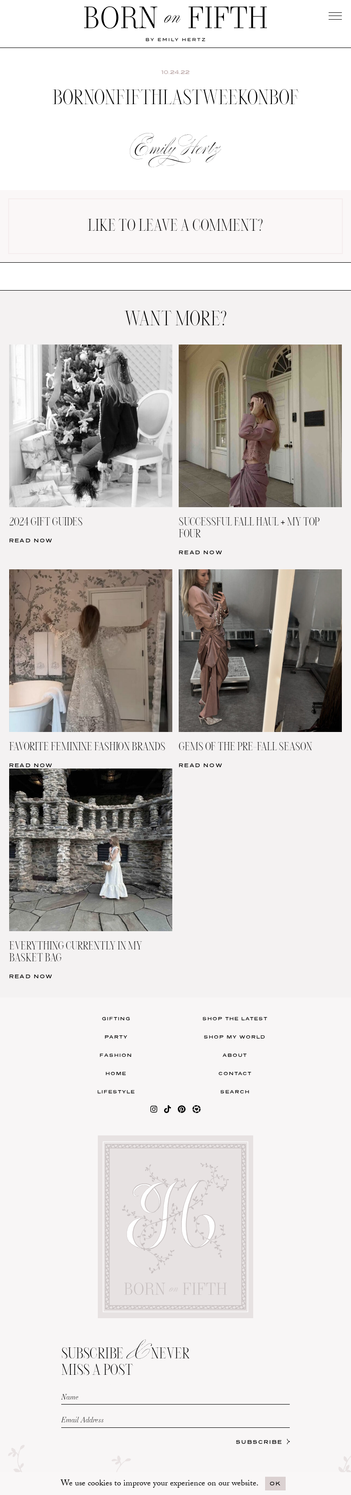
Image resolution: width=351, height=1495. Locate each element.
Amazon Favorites (88, 298)
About (235, 1055)
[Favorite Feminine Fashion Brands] (90, 575)
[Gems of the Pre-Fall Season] (260, 575)
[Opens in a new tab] (154, 1111)
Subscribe (259, 1442)
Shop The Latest (235, 1018)
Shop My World (235, 1036)
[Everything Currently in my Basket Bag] (90, 774)
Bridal (262, 337)
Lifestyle (116, 1091)
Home (116, 1073)
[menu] (335, 15)
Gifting (116, 1018)
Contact (235, 1073)
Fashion (116, 1055)
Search (235, 1091)
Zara (88, 337)
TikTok (262, 298)
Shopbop (88, 317)
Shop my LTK (262, 357)
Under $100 (88, 357)
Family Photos (263, 317)
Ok (275, 1483)
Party (116, 1036)
